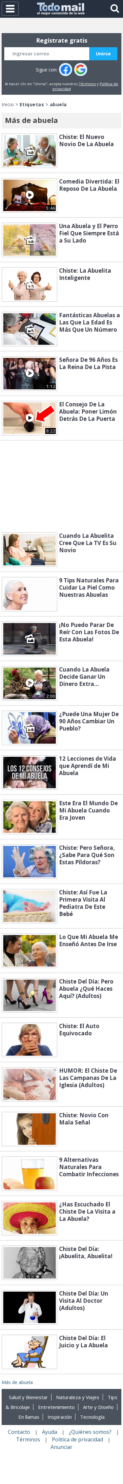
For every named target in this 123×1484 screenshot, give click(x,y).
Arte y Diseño (98, 1407)
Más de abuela (17, 1382)
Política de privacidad (77, 1439)
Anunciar (61, 1447)
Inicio (8, 104)
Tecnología (92, 1417)
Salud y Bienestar (28, 1397)
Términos (87, 83)
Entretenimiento (56, 1407)
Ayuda (49, 1431)
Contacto (19, 1431)
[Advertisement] (61, 486)
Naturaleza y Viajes (77, 1397)
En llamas (28, 1417)
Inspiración (60, 1417)
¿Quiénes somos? (90, 1431)
